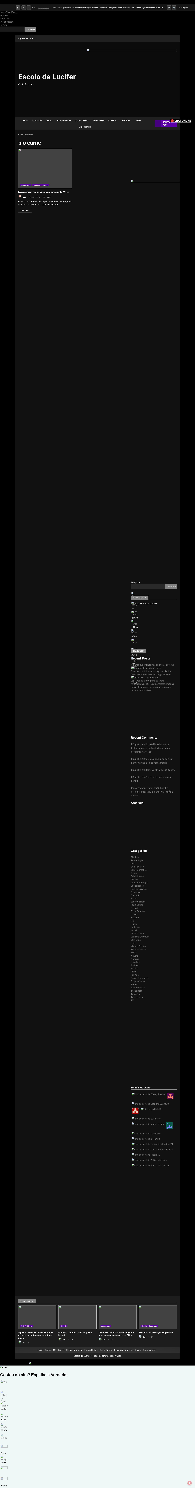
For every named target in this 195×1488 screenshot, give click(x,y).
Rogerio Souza (138, 981)
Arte (133, 863)
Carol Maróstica (139, 869)
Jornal (134, 930)
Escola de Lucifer (47, 76)
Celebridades (137, 876)
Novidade (135, 962)
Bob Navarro (25, 185)
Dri (23, 1342)
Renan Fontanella (139, 978)
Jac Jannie (135, 927)
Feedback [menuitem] (4, 18)
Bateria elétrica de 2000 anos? (160, 769)
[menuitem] (97, 29)
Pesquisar (136, 582)
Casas (134, 873)
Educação (36, 185)
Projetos (112, 120)
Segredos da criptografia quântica (158, 1317)
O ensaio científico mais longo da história (77, 1317)
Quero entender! (64, 120)
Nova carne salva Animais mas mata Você (45, 168)
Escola (134, 898)
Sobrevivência (138, 987)
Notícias (135, 958)
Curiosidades (137, 885)
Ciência (134, 879)
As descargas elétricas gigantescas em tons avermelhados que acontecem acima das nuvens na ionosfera (152, 687)
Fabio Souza (137, 904)
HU (132, 920)
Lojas (138, 120)
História (135, 917)
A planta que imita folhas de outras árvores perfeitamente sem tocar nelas (37, 1317)
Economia (135, 892)
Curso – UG (37, 120)
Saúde (134, 984)
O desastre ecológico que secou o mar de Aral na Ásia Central (152, 791)
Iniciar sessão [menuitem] (7, 21)
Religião (135, 974)
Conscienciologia (139, 882)
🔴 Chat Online (181, 120)
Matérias (126, 120)
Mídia (133, 952)
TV (132, 1000)
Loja (133, 943)
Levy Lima (136, 939)
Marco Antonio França (142, 787)
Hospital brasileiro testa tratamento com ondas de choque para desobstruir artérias (150, 748)
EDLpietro (136, 744)
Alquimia (135, 857)
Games (134, 914)
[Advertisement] (130, 79)
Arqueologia (137, 860)
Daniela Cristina (139, 888)
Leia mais (25, 210)
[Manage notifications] (189, 1483)
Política (134, 968)
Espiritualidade (138, 901)
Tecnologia (136, 990)
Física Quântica (138, 911)
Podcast (45, 185)
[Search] (151, 123)
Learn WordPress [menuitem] (8, 12)
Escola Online (81, 120)
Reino (133, 971)
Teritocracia (137, 997)
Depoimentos (85, 127)
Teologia (135, 993)
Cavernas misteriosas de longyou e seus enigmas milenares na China (118, 1317)
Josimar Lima (137, 933)
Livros (48, 120)
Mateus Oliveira (138, 946)
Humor (134, 923)
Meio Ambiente (138, 949)
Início (25, 120)
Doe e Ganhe (98, 120)
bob (24, 197)
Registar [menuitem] (4, 24)
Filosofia (135, 908)
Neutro (134, 955)
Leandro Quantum (140, 936)
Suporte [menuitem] (4, 15)
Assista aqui (166, 123)
